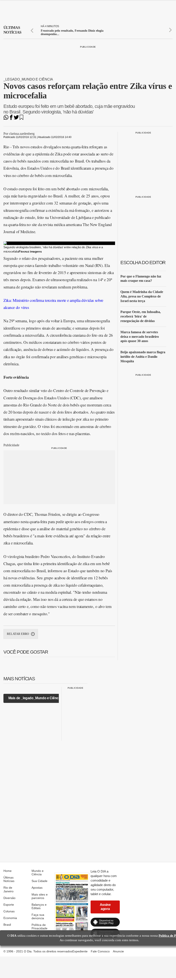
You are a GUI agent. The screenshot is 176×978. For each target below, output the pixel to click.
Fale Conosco (100, 951)
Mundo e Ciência (38, 872)
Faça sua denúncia (38, 916)
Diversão (9, 898)
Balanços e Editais (39, 906)
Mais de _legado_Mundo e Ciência (34, 698)
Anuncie (118, 951)
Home (7, 871)
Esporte (8, 904)
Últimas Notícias (8, 879)
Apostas (37, 887)
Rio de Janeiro (8, 889)
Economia (10, 918)
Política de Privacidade (39, 926)
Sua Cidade (39, 881)
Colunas (9, 911)
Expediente (80, 951)
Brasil (7, 924)
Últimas (12, 29)
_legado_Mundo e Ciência (28, 79)
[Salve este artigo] (21, 119)
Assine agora (105, 906)
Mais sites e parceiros (40, 896)
